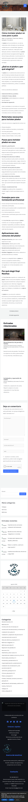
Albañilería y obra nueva (9, 347)
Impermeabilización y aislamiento (11, 663)
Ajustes (17, 799)
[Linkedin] (17, 722)
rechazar (11, 799)
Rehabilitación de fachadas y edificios (12, 683)
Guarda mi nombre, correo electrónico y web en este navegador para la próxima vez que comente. (12, 459)
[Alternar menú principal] (25, 5)
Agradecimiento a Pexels (14, 739)
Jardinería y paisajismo (8, 670)
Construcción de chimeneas (9, 626)
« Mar (13, 611)
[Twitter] (11, 722)
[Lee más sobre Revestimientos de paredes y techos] (14, 334)
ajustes (22, 797)
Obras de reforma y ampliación (10, 640)
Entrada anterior (14, 311)
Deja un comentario (7, 38)
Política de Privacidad (14, 730)
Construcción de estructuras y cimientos (13, 345)
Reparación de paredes (8, 647)
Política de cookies (14, 732)
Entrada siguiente (14, 315)
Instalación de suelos (7, 632)
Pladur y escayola (6, 676)
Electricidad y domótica (8, 658)
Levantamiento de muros (8, 637)
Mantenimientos (6, 622)
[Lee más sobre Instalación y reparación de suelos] (14, 369)
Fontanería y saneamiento (9, 660)
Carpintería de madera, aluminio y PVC (12, 655)
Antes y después (6, 691)
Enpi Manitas (7, 220)
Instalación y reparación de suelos (12, 378)
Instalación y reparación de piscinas (11, 634)
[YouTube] (20, 722)
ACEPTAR (4, 799)
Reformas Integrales (7, 642)
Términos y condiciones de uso (14, 737)
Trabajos (4, 507)
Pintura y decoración (7, 673)
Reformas (4, 512)
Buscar (3, 491)
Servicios (15, 38)
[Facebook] (7, 722)
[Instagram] (14, 722)
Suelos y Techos (6, 686)
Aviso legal (14, 735)
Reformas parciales (7, 645)
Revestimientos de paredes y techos (13, 343)
